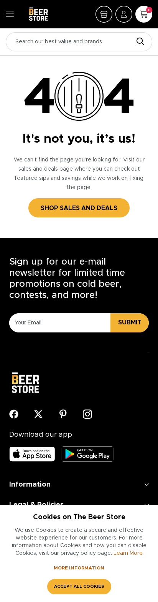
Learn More (128, 553)
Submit (130, 322)
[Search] (138, 42)
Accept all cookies (79, 586)
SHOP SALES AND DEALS (79, 208)
